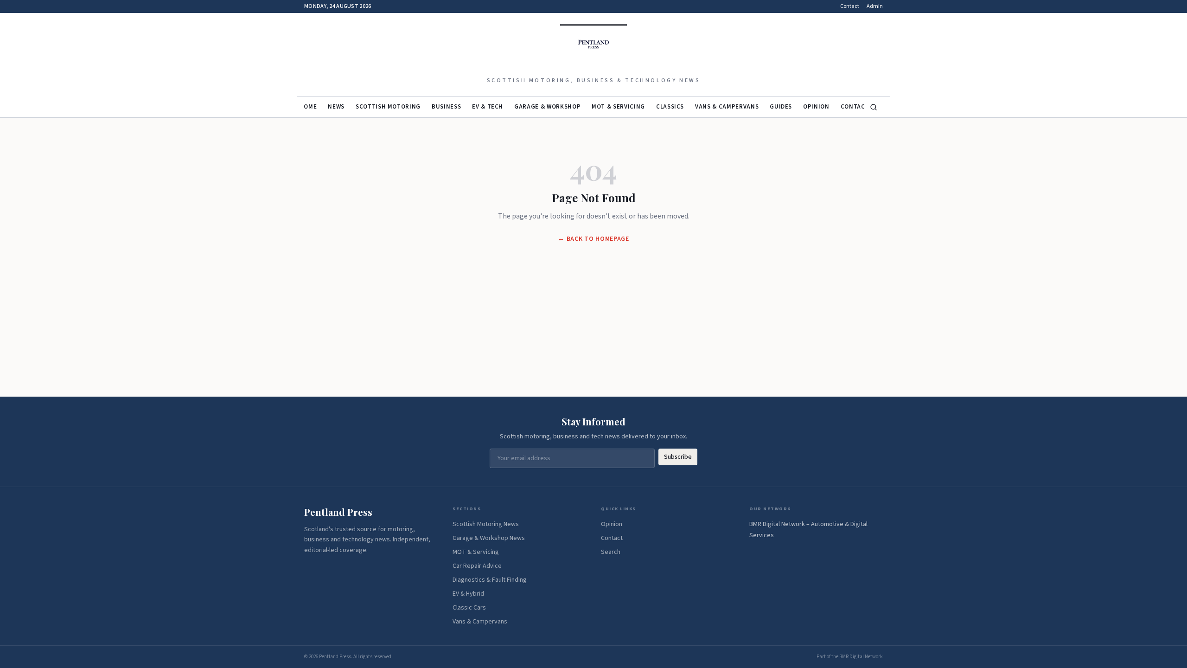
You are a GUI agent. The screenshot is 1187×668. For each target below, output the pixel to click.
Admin (875, 6)
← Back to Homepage (593, 239)
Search (610, 552)
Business (446, 107)
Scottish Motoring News (486, 524)
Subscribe (678, 457)
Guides (781, 107)
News (336, 107)
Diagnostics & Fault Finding (490, 579)
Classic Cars (469, 607)
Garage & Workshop (547, 107)
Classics (670, 107)
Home (308, 107)
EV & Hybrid (468, 593)
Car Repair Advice (477, 566)
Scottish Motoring (388, 107)
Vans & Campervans (727, 107)
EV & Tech (487, 107)
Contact (849, 6)
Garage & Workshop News (489, 538)
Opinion (816, 107)
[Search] (873, 107)
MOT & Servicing (618, 107)
